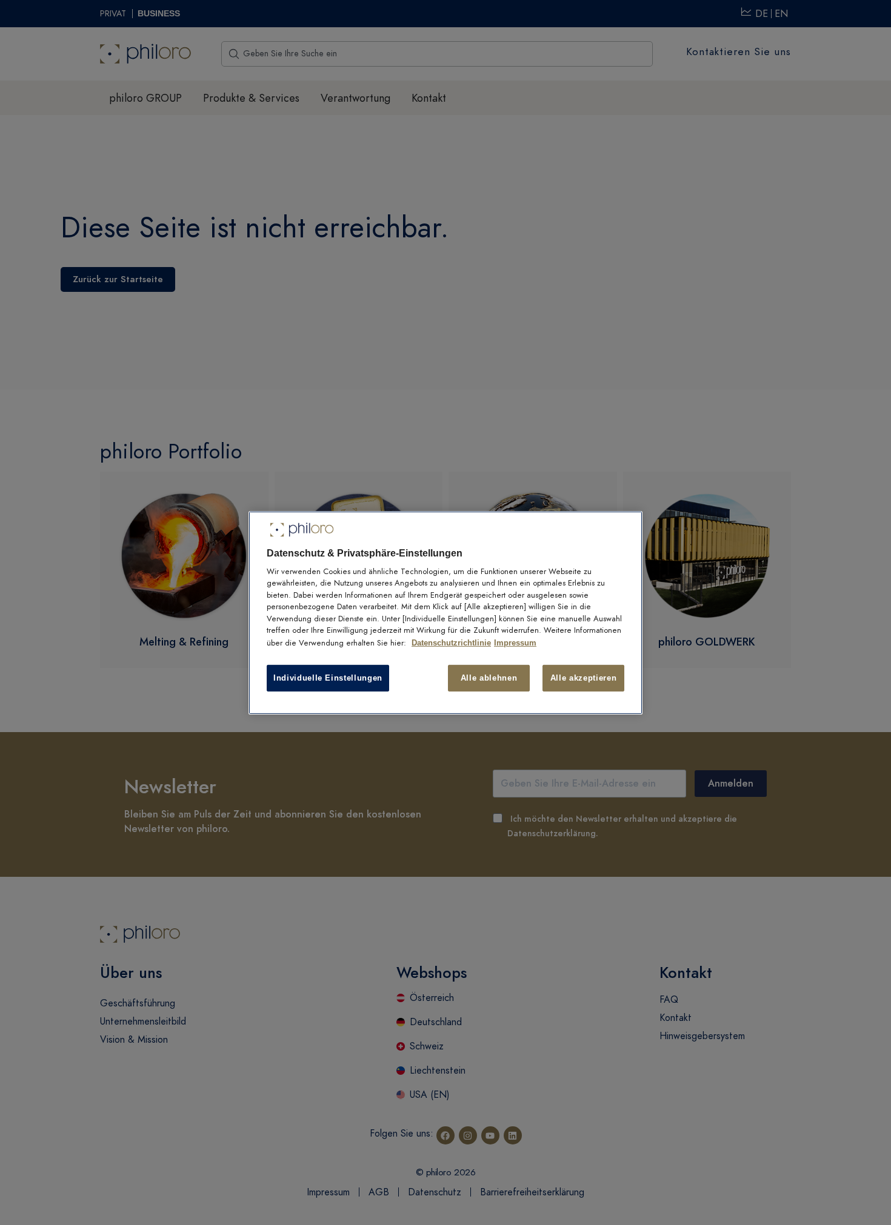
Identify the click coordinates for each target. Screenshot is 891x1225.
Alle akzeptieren (583, 677)
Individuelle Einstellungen (327, 677)
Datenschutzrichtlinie (451, 642)
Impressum (515, 642)
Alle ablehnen (489, 677)
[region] (445, 612)
